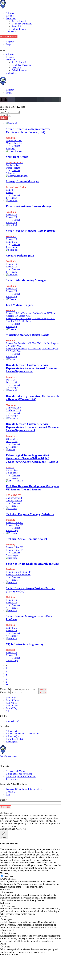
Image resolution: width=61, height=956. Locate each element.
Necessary (8, 876)
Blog (8, 794)
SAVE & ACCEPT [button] (9, 954)
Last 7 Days (11, 703)
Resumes (10, 15)
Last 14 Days (12, 705)
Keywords (5, 689)
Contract (12, 721)
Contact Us (11, 791)
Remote (12, 741)
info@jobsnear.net (8, 756)
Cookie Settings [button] (7, 829)
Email (4, 800)
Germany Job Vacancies (17, 771)
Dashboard (11, 18)
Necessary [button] (5, 873)
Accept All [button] (21, 829)
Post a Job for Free (8, 36)
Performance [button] (6, 903)
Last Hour (10, 697)
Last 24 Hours (12, 700)
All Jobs (10, 13)
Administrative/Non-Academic (22, 733)
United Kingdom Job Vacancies (21, 776)
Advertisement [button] (7, 930)
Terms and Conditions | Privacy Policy (24, 789)
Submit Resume (19, 29)
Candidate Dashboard (22, 23)
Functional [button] (5, 889)
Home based (14, 739)
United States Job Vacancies (19, 773)
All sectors (12, 736)
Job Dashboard (19, 21)
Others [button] (3, 943)
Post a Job (16, 26)
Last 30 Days (12, 708)
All (7, 711)
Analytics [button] (4, 916)
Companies (11, 31)
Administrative (14, 731)
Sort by (3, 109)
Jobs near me (12, 779)
